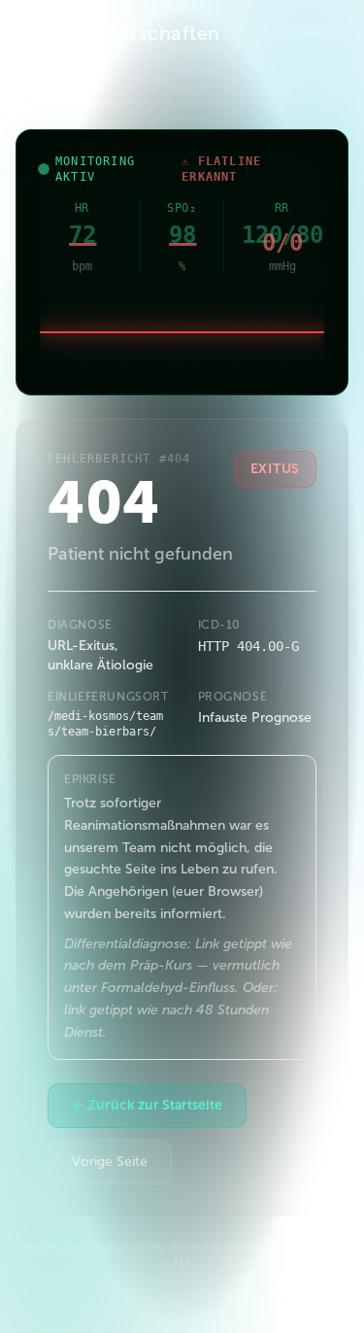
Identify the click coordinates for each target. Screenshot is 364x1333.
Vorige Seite (110, 1161)
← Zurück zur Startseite (147, 1105)
